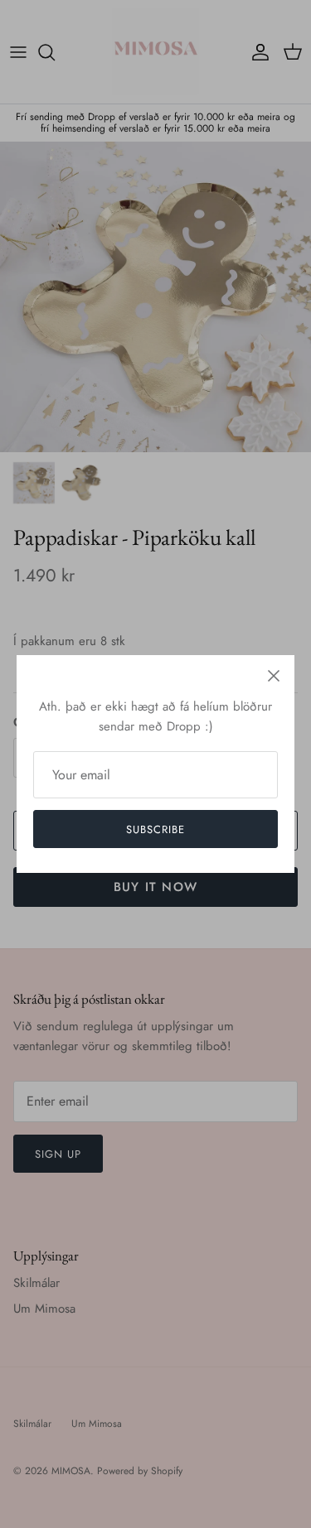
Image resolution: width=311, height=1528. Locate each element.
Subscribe (155, 829)
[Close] (273, 676)
